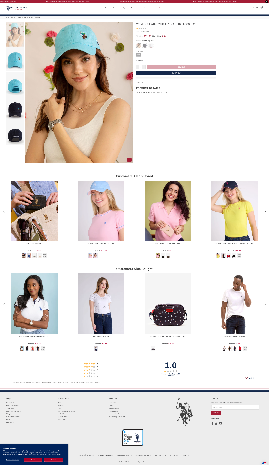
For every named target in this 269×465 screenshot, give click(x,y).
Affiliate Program (114, 408)
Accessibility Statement (117, 417)
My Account (10, 403)
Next (131, 92)
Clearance (147, 8)
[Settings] (257, 7)
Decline (53, 460)
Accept (33, 460)
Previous (27, 92)
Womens (61, 405)
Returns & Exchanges (13, 411)
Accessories (135, 8)
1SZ (138, 55)
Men (106, 8)
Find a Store (62, 414)
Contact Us (10, 422)
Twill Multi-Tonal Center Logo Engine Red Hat (115, 455)
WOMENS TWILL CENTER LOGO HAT (174, 455)
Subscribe (216, 412)
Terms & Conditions (115, 414)
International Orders (13, 417)
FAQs (8, 419)
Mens (59, 403)
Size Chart (139, 60)
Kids (59, 408)
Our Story (112, 403)
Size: (139, 51)
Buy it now (176, 73)
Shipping (9, 414)
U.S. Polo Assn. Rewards (66, 411)
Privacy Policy (56, 454)
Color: (145, 41)
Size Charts (62, 419)
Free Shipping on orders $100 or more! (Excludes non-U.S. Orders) (60, 1)
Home (7, 17)
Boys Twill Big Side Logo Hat (146, 455)
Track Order (10, 408)
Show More (45, 255)
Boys (124, 8)
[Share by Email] (142, 82)
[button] (3, 211)
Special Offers (62, 417)
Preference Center (12, 405)
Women (115, 8)
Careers (111, 405)
